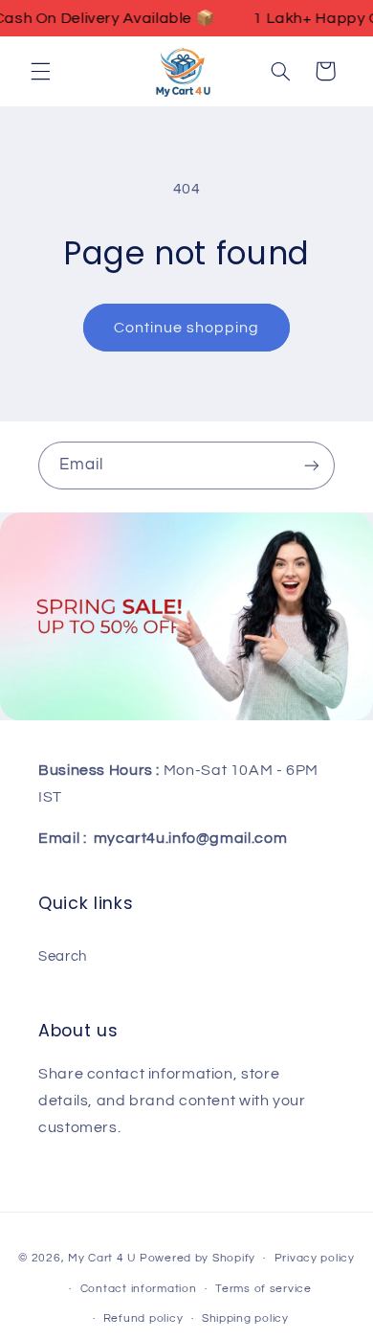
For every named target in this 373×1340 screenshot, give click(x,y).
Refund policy (143, 1318)
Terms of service (263, 1288)
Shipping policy (245, 1318)
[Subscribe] (312, 465)
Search (62, 956)
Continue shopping (187, 327)
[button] (40, 71)
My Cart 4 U (102, 1258)
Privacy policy (314, 1258)
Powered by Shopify (197, 1258)
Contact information (138, 1288)
